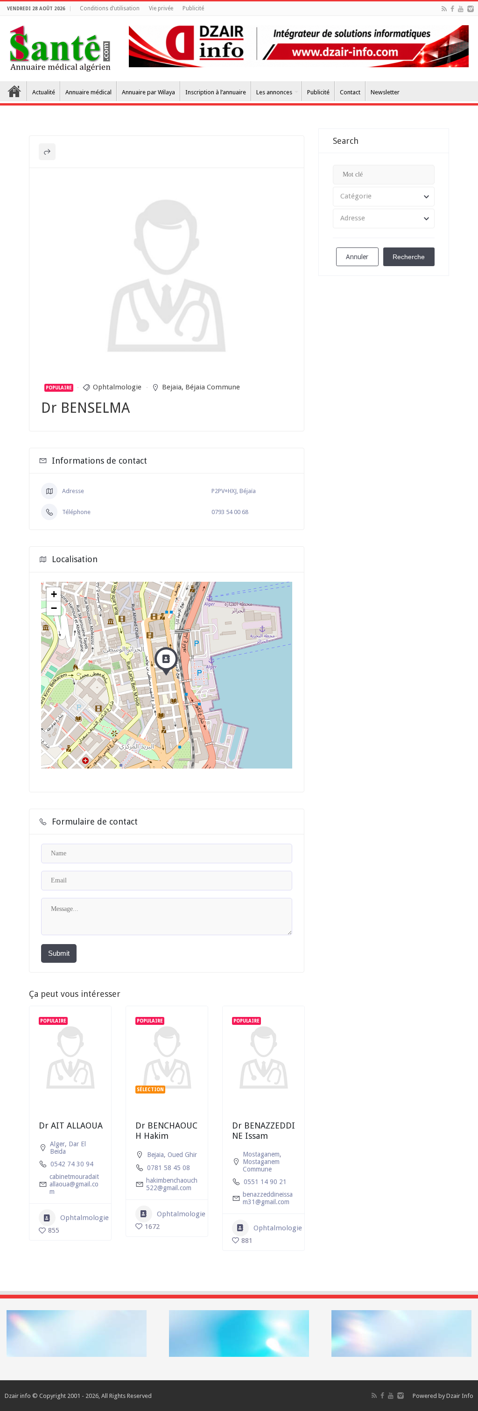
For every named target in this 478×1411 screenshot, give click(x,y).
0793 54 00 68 (229, 511)
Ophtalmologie (117, 387)
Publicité (193, 8)
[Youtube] (460, 8)
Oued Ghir (182, 1154)
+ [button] (54, 594)
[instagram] (470, 8)
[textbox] (383, 196)
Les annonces (274, 92)
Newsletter (385, 92)
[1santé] (60, 46)
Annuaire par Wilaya (148, 92)
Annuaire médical (88, 92)
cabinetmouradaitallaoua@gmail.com (74, 1184)
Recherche (409, 257)
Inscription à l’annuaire (215, 92)
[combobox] (384, 196)
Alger (57, 1144)
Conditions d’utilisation (110, 8)
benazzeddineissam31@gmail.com (268, 1198)
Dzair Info (459, 1395)
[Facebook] (452, 8)
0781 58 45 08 (168, 1167)
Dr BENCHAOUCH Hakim (166, 1131)
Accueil (14, 91)
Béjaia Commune (212, 387)
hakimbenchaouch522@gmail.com (171, 1184)
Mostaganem (261, 1154)
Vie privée (161, 8)
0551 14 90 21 (265, 1181)
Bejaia (172, 387)
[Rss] (444, 8)
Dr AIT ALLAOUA (71, 1125)
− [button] (54, 608)
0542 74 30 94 (71, 1164)
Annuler (357, 257)
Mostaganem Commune (261, 1165)
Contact (350, 92)
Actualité (43, 92)
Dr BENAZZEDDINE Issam (263, 1131)
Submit (59, 953)
